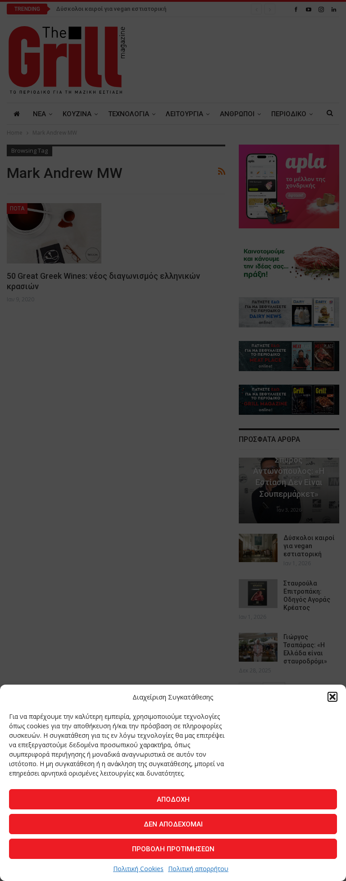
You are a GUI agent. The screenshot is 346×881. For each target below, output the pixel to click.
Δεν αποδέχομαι (173, 824)
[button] (332, 696)
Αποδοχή (173, 799)
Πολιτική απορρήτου (198, 868)
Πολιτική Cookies (138, 868)
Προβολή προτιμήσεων (173, 849)
